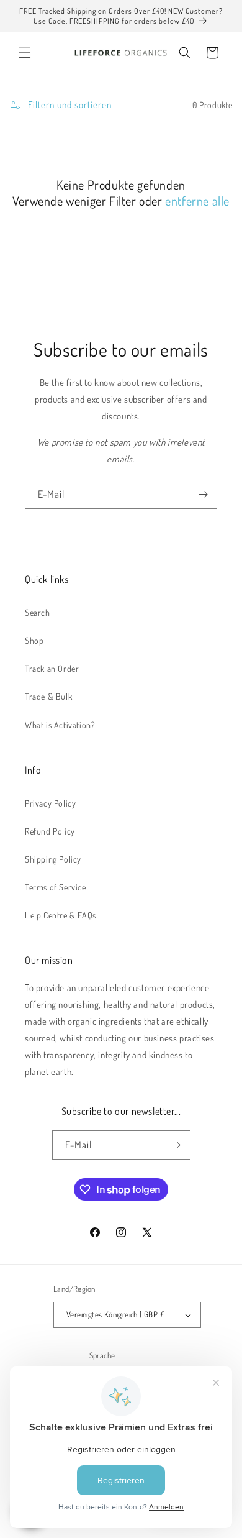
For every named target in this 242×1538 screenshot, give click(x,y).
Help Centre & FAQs (60, 915)
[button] (24, 52)
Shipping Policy (53, 859)
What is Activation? (60, 725)
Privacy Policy (50, 803)
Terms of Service (55, 887)
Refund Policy (50, 831)
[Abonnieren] (203, 494)
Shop (34, 640)
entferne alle (197, 201)
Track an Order (52, 668)
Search (37, 612)
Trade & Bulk (48, 696)
